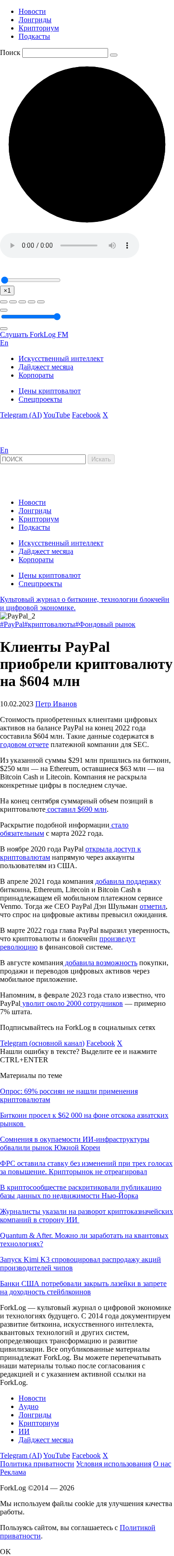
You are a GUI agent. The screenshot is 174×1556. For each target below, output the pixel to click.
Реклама (13, 1472)
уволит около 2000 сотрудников (71, 1003)
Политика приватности (37, 1464)
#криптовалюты (49, 624)
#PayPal (12, 624)
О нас (162, 1464)
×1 (7, 290)
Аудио (29, 1406)
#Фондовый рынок (105, 624)
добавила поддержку (128, 881)
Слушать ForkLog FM (34, 334)
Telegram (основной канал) (42, 1043)
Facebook (86, 415)
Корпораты (36, 375)
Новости (32, 11)
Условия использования (113, 1464)
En (4, 343)
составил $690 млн (76, 809)
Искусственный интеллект (61, 358)
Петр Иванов (56, 704)
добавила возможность (100, 963)
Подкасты (34, 36)
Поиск (10, 52)
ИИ (24, 1431)
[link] (25, 442)
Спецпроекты (40, 399)
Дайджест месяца (46, 367)
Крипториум (39, 28)
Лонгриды (35, 20)
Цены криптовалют (50, 391)
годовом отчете (24, 744)
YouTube (56, 415)
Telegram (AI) (21, 415)
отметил (153, 906)
